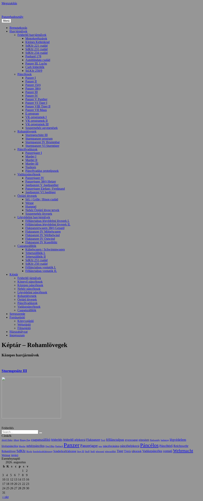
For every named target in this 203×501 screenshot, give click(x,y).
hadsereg (165, 440)
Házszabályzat (19, 331)
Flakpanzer (93, 439)
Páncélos (149, 445)
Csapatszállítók (26, 246)
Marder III (31, 163)
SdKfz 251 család (36, 260)
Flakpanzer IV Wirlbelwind (42, 235)
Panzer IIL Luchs (36, 63)
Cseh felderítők (34, 67)
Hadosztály (155, 440)
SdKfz (21, 451)
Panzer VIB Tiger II (37, 106)
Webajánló (24, 324)
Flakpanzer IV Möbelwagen (43, 231)
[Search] (40, 432)
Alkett (16, 440)
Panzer (71, 445)
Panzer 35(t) (33, 85)
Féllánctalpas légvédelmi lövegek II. (47, 224)
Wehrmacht (183, 450)
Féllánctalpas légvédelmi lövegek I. (47, 220)
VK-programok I (36, 117)
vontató (167, 451)
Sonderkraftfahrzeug (64, 451)
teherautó (100, 451)
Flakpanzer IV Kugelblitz (41, 242)
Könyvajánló (25, 321)
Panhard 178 (33, 56)
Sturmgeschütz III (36, 135)
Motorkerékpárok (36, 38)
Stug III (80, 451)
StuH (87, 451)
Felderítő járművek (29, 278)
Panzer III (31, 92)
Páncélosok (24, 74)
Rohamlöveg (9, 451)
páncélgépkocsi (129, 446)
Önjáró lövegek (27, 195)
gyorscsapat (131, 439)
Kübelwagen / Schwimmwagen (45, 249)
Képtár (14, 274)
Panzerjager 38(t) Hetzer (40, 181)
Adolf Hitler (7, 440)
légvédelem (178, 440)
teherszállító (110, 451)
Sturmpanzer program (39, 138)
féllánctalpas (115, 440)
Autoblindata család (37, 60)
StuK (92, 451)
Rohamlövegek (26, 131)
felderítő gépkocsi (74, 439)
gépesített (144, 439)
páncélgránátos (111, 446)
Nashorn (30, 167)
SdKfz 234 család (36, 52)
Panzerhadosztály (12, 16)
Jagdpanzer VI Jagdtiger (40, 192)
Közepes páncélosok (30, 285)
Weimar (6, 455)
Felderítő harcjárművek (31, 35)
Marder (22, 446)
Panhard (59, 446)
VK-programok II (36, 120)
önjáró (14, 455)
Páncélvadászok (27, 149)
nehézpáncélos (35, 446)
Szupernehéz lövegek (38, 213)
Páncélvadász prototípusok (42, 170)
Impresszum (17, 335)
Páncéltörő (166, 446)
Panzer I (30, 77)
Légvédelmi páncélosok (32, 292)
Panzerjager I (33, 153)
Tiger (120, 451)
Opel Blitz (50, 446)
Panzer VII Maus (36, 110)
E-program (32, 113)
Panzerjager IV (34, 178)
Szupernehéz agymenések (41, 128)
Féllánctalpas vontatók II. (41, 271)
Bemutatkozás (18, 27)
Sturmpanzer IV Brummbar (42, 142)
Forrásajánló (17, 317)
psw (100, 446)
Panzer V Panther (36, 99)
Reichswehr (180, 446)
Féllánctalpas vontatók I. (40, 267)
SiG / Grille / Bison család (41, 199)
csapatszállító (40, 440)
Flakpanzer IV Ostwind (40, 238)
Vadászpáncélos (152, 451)
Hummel (30, 206)
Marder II (31, 160)
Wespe (29, 203)
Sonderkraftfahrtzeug (43, 451)
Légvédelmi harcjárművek (33, 217)
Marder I (30, 156)
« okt (5, 497)
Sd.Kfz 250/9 (33, 70)
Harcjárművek (18, 31)
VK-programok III (37, 124)
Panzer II (31, 81)
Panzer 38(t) (33, 88)
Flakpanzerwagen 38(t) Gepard (44, 228)
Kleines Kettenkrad (37, 42)
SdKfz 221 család (36, 45)
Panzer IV (31, 95)
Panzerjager (89, 446)
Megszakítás (9, 3)
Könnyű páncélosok (30, 281)
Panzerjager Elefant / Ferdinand (45, 188)
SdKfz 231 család (36, 49)
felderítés (56, 439)
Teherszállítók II (35, 256)
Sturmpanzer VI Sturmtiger (42, 145)
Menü (6, 20)
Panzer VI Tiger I (36, 102)
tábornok (137, 451)
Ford (103, 440)
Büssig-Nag (25, 440)
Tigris (127, 451)
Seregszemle (17, 313)
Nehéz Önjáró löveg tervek (42, 210)
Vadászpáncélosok (28, 174)
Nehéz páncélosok (28, 288)
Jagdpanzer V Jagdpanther (41, 185)
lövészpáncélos (10, 446)
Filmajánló (24, 328)
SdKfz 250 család (36, 263)
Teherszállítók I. (35, 253)
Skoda (29, 451)
